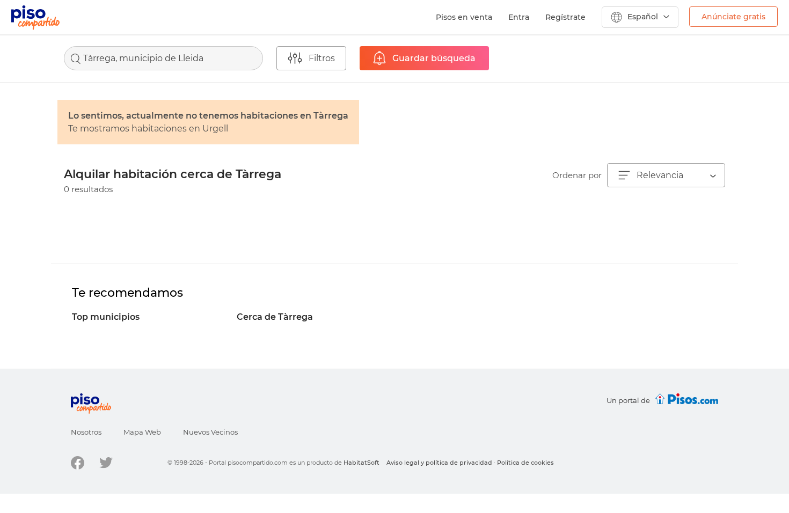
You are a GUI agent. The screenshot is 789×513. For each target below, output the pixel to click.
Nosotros (86, 432)
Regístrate (565, 17)
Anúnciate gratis (733, 16)
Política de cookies (525, 462)
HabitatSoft (361, 462)
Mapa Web (142, 432)
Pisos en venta (464, 17)
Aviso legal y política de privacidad (439, 462)
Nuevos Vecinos (210, 432)
